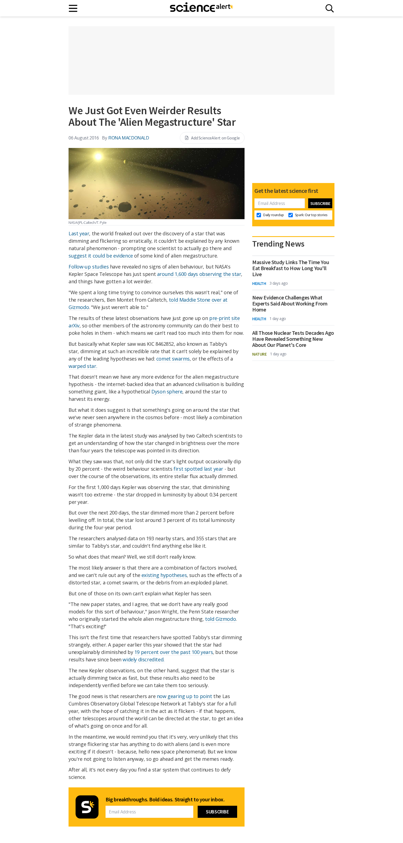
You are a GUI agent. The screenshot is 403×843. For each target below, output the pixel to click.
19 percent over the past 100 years (173, 652)
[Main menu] (73, 8)
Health (259, 283)
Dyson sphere (166, 391)
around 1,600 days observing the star (199, 274)
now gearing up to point (184, 696)
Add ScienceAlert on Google (215, 138)
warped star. (83, 366)
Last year (79, 233)
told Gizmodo (220, 619)
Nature (259, 354)
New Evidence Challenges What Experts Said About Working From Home (290, 304)
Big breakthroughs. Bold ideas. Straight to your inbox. (165, 799)
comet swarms (173, 358)
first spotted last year (198, 468)
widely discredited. (143, 659)
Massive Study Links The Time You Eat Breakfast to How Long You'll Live (290, 268)
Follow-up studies (89, 266)
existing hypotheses (164, 575)
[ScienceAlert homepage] (201, 8)
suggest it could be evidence (101, 255)
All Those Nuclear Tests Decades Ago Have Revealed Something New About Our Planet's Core (293, 339)
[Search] (329, 8)
